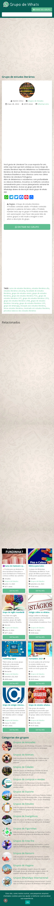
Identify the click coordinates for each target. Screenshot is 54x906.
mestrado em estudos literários (36, 308)
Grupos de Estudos (35, 101)
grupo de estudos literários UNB (17, 301)
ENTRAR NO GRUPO (28, 226)
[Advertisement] (27, 47)
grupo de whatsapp (11, 306)
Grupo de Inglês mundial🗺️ (13, 612)
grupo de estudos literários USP (32, 303)
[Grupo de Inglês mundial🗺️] (14, 602)
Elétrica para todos (36, 566)
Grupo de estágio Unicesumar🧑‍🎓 (14, 705)
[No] (51, 898)
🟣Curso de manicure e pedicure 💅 (14, 566)
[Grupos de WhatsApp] (21, 4)
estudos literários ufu (40, 288)
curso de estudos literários (20, 288)
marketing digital (9, 658)
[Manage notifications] (6, 901)
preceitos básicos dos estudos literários (20, 311)
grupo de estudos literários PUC (25, 296)
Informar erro (43, 104)
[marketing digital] (14, 649)
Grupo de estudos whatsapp (40, 705)
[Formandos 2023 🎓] (40, 649)
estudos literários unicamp (14, 291)
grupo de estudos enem (21, 293)
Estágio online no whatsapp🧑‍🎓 (40, 612)
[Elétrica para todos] (40, 556)
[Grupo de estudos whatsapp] (40, 695)
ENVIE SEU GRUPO (42, 9)
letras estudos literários (13, 308)
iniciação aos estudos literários (33, 306)
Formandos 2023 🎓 (37, 658)
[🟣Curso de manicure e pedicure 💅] (14, 556)
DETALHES (14, 591)
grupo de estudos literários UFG (36, 298)
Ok (27, 902)
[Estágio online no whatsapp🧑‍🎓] (40, 602)
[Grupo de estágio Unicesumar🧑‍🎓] (14, 695)
